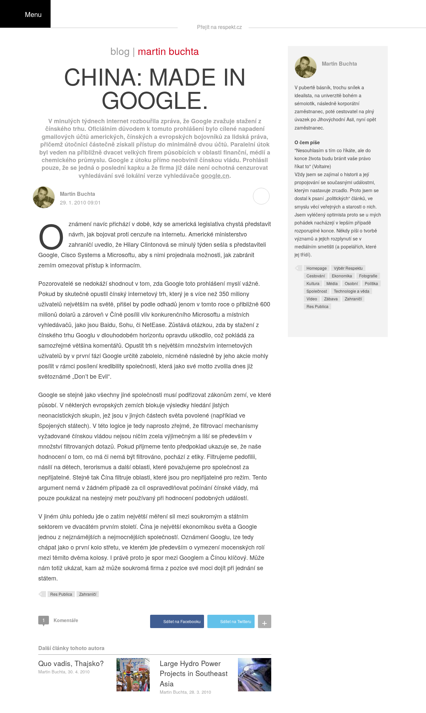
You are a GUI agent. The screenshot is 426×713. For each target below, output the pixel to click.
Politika (371, 283)
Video (312, 298)
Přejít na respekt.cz (219, 27)
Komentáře (60, 619)
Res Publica (61, 594)
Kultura (313, 283)
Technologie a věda (351, 291)
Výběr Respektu (348, 268)
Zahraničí (87, 594)
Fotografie (368, 275)
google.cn (215, 175)
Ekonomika (342, 275)
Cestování (316, 275)
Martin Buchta (168, 51)
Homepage (317, 268)
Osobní (351, 283)
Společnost (317, 291)
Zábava (331, 298)
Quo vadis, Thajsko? (71, 663)
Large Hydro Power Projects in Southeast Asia (194, 673)
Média (332, 283)
